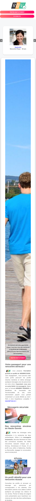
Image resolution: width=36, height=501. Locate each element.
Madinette (18, 47)
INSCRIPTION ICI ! (10, 401)
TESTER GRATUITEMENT (17, 12)
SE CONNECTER (17, 16)
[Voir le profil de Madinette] (18, 36)
